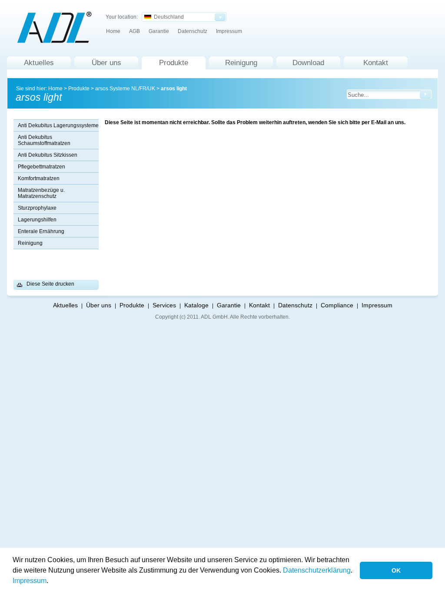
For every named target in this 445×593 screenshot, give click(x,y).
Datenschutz (192, 31)
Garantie (159, 31)
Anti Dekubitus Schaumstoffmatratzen (44, 140)
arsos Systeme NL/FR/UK (125, 89)
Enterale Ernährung (41, 231)
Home (113, 31)
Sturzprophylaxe (37, 208)
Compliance (337, 305)
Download (308, 63)
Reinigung (241, 63)
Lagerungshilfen (37, 220)
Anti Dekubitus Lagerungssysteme (58, 125)
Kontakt (375, 63)
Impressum (29, 580)
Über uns (106, 63)
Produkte (173, 63)
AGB (134, 31)
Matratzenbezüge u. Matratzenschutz (41, 193)
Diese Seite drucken (50, 284)
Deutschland (167, 17)
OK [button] (396, 570)
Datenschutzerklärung (317, 570)
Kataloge (196, 305)
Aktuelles (39, 63)
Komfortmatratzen (39, 178)
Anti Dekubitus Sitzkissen (47, 155)
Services (164, 305)
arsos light (174, 89)
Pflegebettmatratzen (41, 167)
